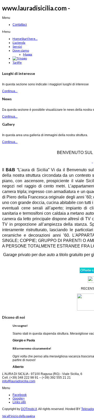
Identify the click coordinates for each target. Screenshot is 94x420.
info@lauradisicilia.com (18, 381)
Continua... (9, 91)
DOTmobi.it (29, 409)
